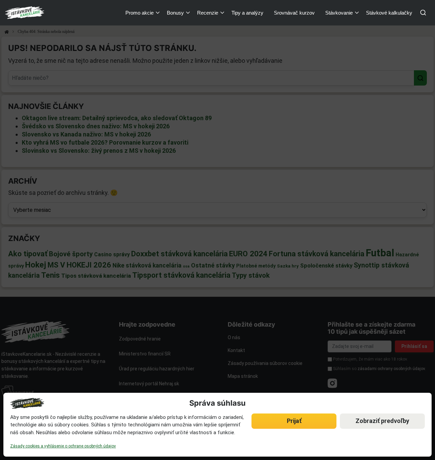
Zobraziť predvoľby (382, 420)
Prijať (294, 420)
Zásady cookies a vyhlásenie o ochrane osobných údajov (63, 446)
